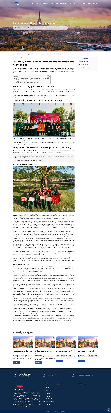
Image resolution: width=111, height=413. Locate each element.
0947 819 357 (52, 375)
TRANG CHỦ (35, 3)
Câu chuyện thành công (84, 67)
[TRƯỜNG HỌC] (48, 392)
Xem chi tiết (16, 362)
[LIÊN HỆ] (48, 403)
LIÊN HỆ (95, 3)
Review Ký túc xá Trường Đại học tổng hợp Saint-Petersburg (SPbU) (65, 351)
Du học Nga (16, 392)
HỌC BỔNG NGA (73, 3)
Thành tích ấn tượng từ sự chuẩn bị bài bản (25, 79)
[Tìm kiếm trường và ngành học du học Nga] (64, 28)
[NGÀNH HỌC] (48, 395)
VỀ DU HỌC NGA (44, 3)
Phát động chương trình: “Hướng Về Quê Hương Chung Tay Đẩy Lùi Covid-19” (88, 351)
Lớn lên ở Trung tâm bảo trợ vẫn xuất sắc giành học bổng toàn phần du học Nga (22, 352)
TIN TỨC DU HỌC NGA (85, 3)
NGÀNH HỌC (63, 3)
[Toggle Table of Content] (47, 76)
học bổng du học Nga (25, 401)
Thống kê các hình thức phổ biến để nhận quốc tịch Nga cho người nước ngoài (43, 352)
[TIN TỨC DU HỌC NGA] (48, 400)
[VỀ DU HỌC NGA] (48, 389)
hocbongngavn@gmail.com (85, 375)
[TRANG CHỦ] (48, 386)
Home (14, 54)
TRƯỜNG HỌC (54, 3)
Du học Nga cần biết (83, 64)
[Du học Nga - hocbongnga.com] (16, 5)
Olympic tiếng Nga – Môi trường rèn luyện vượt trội (26, 81)
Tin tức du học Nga (21, 54)
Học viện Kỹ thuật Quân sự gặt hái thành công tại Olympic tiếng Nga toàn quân (31, 78)
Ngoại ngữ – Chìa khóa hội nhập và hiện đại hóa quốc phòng (28, 82)
